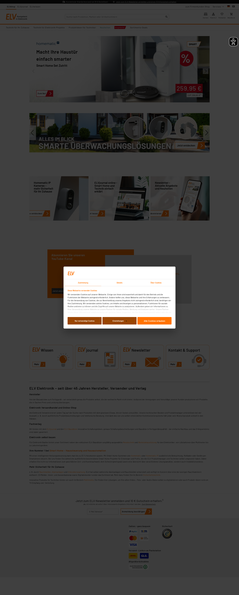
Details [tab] (119, 282)
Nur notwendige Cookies (84, 321)
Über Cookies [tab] (155, 282)
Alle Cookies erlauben (154, 320)
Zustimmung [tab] (83, 282)
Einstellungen (118, 321)
